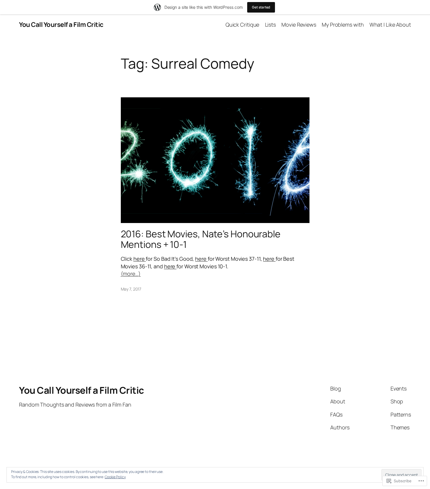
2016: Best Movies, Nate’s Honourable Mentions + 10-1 (201, 239)
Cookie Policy (115, 476)
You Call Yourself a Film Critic (61, 24)
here (139, 258)
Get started (261, 7)
